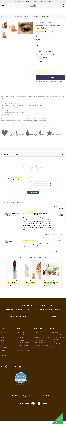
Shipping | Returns (40, 340)
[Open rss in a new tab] (20, 366)
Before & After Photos (57, 335)
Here (46, 10)
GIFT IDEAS (4, 355)
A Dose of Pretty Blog (23, 350)
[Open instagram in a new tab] (6, 366)
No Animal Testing (23, 342)
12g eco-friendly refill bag (47, 54)
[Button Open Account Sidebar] (58, 5)
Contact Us (37, 332)
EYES (9, 16)
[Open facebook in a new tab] (2, 366)
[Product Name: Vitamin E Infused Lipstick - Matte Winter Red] (15, 274)
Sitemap (36, 348)
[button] (9, 271)
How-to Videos (54, 332)
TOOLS (3, 350)
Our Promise (21, 335)
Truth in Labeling (22, 345)
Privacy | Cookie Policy (41, 345)
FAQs (35, 335)
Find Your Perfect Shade (41, 337)
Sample (40, 49)
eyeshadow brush (13, 118)
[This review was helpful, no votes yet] (56, 234)
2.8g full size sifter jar (46, 51)
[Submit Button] (54, 316)
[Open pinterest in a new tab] (11, 366)
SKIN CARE (4, 348)
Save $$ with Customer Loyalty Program (57, 338)
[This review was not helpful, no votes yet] (59, 234)
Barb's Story (21, 332)
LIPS (2, 342)
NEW (2, 335)
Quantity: (39, 61)
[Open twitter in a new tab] (16, 366)
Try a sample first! (8, 114)
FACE (2, 337)
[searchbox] (10, 202)
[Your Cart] (63, 5)
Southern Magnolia (43, 22)
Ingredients (21, 337)
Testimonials (21, 348)
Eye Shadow (18, 16)
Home (3, 16)
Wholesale (20, 340)
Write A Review (33, 192)
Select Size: (40, 46)
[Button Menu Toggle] (2, 5)
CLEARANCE (4, 353)
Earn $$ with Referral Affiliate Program (56, 342)
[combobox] (55, 206)
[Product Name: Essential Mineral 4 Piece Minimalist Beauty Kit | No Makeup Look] (51, 274)
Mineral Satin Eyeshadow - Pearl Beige (37, 16)
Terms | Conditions (40, 342)
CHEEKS (3, 345)
